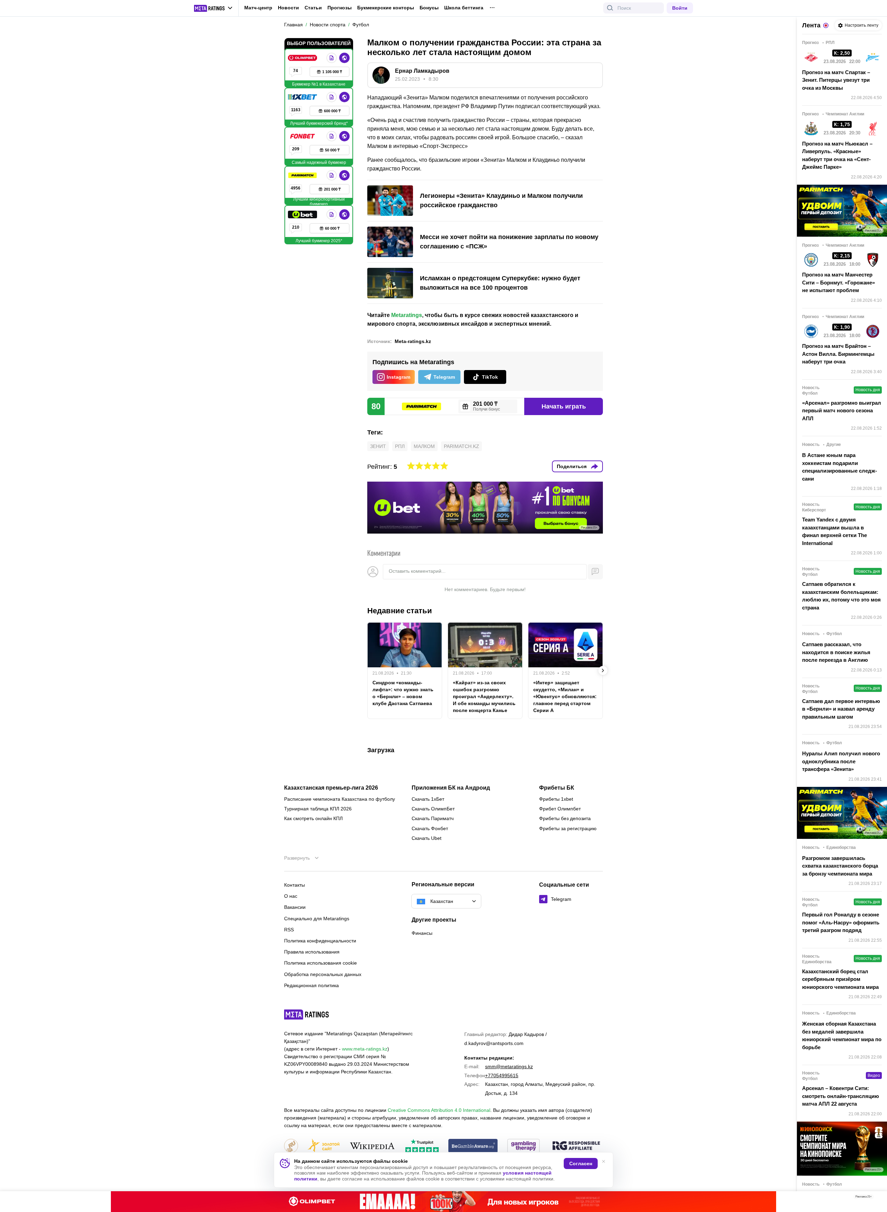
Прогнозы (339, 7)
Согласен (580, 1163)
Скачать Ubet (426, 838)
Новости (288, 7)
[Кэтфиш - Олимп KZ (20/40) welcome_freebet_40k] (443, 1201)
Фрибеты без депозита (565, 818)
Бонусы (429, 7)
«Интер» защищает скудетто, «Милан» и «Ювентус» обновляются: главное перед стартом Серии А (565, 696)
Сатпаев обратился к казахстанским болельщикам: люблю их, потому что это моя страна (841, 596)
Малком (424, 446)
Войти (679, 8)
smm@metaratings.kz (509, 1066)
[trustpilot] (422, 1146)
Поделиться (572, 466)
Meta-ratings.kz (413, 341)
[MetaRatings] (306, 1014)
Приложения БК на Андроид (451, 788)
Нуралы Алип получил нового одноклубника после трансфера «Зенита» (841, 761)
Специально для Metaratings (316, 918)
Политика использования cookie (320, 963)
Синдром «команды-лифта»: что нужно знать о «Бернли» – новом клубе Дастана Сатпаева (402, 693)
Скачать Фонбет (430, 828)
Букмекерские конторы (385, 7)
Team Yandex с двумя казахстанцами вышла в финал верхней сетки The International (834, 531)
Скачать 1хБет (428, 799)
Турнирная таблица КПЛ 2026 (318, 808)
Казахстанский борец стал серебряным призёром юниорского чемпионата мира (840, 979)
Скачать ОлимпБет (433, 808)
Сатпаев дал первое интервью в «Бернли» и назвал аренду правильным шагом (841, 709)
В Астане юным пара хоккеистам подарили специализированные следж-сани (839, 467)
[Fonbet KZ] (303, 136)
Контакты (294, 885)
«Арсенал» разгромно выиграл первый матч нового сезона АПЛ (841, 410)
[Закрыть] (877, 1198)
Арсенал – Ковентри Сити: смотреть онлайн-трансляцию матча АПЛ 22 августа (840, 1096)
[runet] (291, 1146)
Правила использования (312, 952)
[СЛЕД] (602, 670)
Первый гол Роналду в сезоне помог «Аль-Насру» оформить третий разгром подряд (840, 922)
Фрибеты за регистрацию (568, 828)
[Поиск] (610, 8)
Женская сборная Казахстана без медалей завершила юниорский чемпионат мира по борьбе (841, 1035)
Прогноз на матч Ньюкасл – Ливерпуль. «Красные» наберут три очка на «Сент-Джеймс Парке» (837, 155)
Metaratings (406, 315)
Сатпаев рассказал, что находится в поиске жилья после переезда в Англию (836, 652)
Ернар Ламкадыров (422, 71)
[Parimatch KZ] (303, 175)
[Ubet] (303, 214)
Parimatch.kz (461, 446)
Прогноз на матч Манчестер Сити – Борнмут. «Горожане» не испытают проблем (838, 282)
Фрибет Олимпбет (560, 808)
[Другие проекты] (213, 8)
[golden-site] (324, 1146)
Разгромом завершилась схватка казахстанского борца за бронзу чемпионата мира (840, 866)
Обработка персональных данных (322, 974)
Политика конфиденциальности (320, 940)
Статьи (313, 7)
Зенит (378, 446)
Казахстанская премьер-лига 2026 (331, 788)
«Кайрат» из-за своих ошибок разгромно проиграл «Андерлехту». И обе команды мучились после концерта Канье (484, 696)
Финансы (422, 933)
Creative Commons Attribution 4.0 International (439, 1110)
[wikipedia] (372, 1146)
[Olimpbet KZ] (303, 58)
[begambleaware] (473, 1146)
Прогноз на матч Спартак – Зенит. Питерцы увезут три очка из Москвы (836, 80)
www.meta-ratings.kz (364, 1049)
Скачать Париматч (433, 818)
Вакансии (295, 907)
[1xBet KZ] (303, 97)
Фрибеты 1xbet (556, 799)
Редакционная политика (311, 985)
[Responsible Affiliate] (576, 1146)
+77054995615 (501, 1075)
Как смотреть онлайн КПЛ (313, 818)
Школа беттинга (463, 7)
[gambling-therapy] (523, 1146)
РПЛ (400, 446)
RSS (289, 929)
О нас (290, 896)
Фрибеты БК (556, 788)
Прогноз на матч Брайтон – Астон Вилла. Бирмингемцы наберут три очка (838, 354)
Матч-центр (258, 7)
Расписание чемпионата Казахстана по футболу (339, 799)
